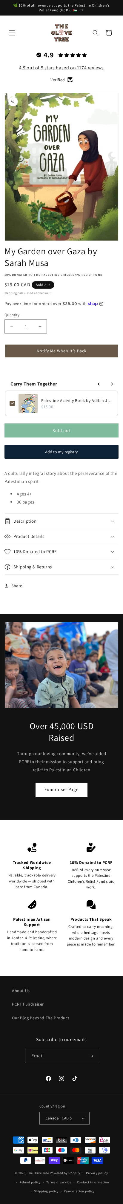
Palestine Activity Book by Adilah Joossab (77, 400)
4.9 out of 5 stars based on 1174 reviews (61, 68)
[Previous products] (98, 384)
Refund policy (30, 1182)
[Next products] (112, 384)
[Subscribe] (91, 1056)
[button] (12, 32)
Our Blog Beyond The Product (40, 1018)
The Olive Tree (38, 1173)
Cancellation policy (79, 1191)
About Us (21, 990)
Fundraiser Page (61, 789)
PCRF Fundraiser (28, 1004)
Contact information (93, 1182)
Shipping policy (46, 1191)
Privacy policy (97, 1173)
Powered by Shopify (65, 1173)
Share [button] (16, 585)
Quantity (11, 314)
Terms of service (58, 1182)
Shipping (10, 293)
